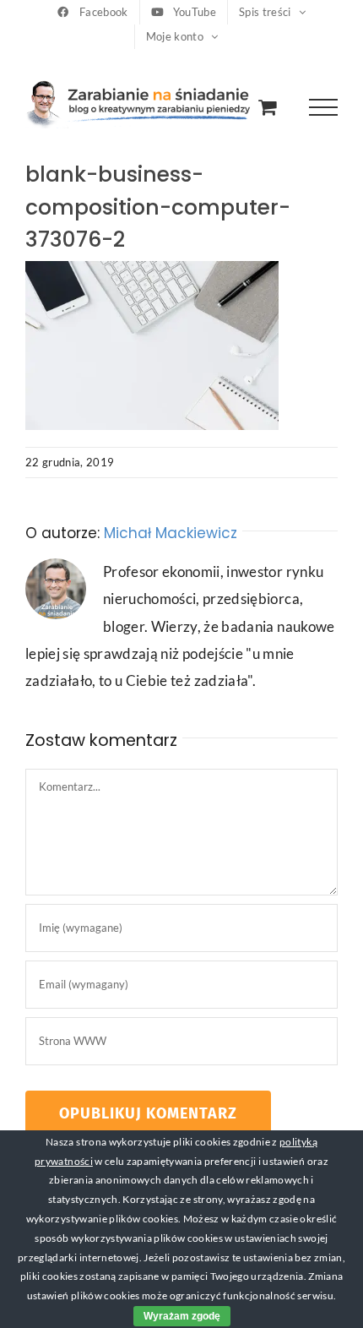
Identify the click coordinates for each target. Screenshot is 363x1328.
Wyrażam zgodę (182, 1316)
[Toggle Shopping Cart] (267, 107)
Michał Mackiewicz (170, 533)
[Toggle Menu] (324, 108)
